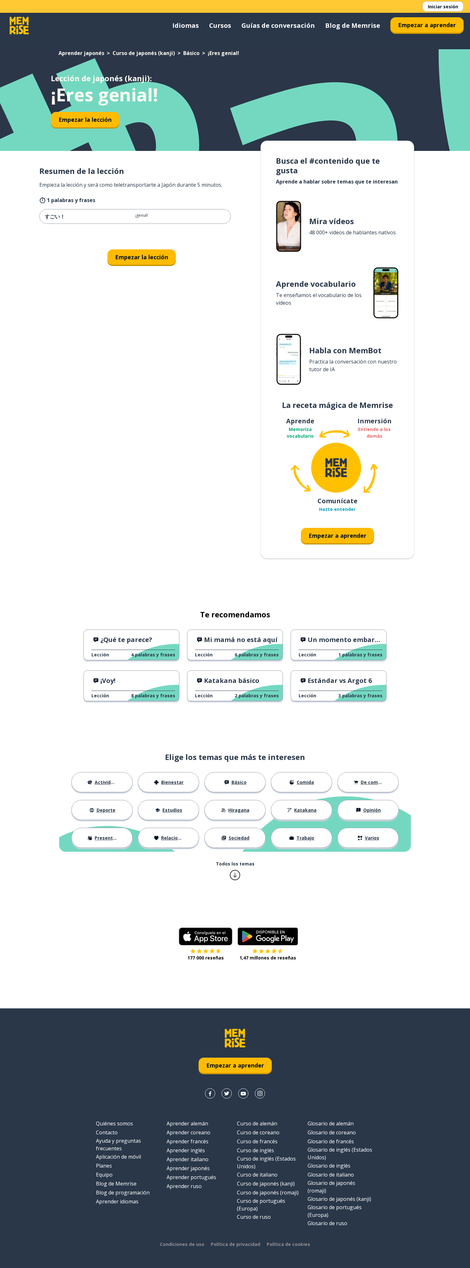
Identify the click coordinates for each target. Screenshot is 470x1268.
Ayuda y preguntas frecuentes (118, 1144)
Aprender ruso (184, 1186)
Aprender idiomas (117, 1201)
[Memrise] (19, 25)
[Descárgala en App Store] (205, 936)
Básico (191, 53)
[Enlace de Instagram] (260, 1093)
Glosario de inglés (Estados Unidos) (340, 1153)
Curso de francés (257, 1141)
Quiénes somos (114, 1123)
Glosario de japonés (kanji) (339, 1198)
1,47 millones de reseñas (267, 958)
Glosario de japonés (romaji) (331, 1186)
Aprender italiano (187, 1159)
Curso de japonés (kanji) (144, 53)
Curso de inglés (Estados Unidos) (266, 1162)
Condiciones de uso (182, 1244)
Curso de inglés (255, 1150)
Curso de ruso (254, 1216)
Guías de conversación (278, 25)
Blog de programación (123, 1192)
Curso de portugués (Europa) (261, 1204)
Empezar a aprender (427, 25)
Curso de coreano (258, 1132)
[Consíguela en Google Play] (268, 936)
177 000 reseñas (205, 958)
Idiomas (185, 25)
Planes (104, 1165)
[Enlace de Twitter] (227, 1093)
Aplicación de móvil (118, 1156)
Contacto (107, 1132)
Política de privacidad (235, 1244)
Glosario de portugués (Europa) (335, 1211)
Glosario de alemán (331, 1123)
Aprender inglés (186, 1150)
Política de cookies (288, 1244)
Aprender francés (187, 1141)
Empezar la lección (85, 119)
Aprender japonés (81, 53)
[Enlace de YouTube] (243, 1093)
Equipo (104, 1174)
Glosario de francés (331, 1141)
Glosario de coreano (332, 1132)
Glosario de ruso (327, 1223)
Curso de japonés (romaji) (268, 1192)
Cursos (220, 25)
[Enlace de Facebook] (210, 1093)
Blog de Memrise (352, 25)
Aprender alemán (187, 1123)
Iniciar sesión (443, 7)
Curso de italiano (257, 1174)
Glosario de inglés (329, 1165)
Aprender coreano (188, 1132)
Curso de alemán (257, 1123)
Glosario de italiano (331, 1174)
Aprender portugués (191, 1177)
